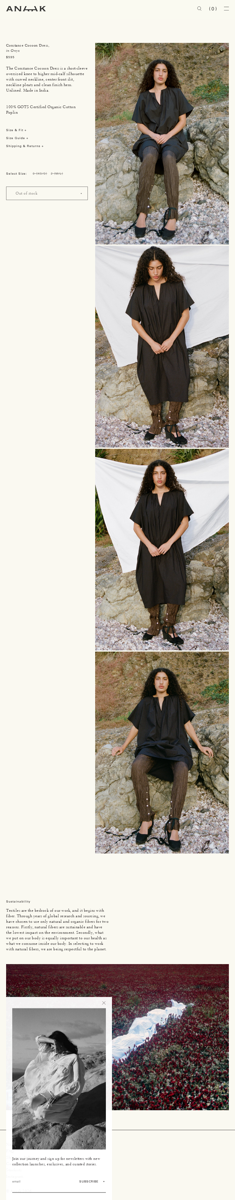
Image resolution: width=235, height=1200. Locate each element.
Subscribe (89, 1181)
